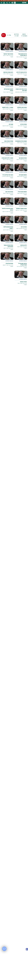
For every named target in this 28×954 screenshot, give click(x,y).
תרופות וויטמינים (24, 35)
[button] (27, 949)
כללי (9, 35)
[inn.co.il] (15, 3)
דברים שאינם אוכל (23, 51)
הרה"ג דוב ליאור (16, 35)
